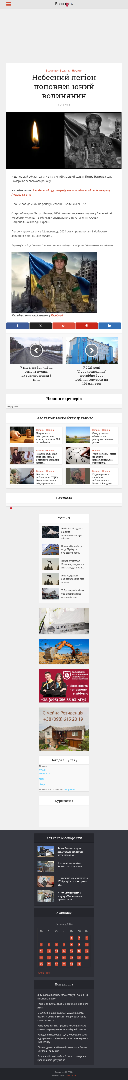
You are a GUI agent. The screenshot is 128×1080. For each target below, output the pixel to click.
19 (49, 957)
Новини (77, 70)
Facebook (57, 315)
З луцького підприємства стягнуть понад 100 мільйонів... (48, 438)
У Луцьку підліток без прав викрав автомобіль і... (72, 594)
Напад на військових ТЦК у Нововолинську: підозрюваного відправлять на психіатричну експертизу (63, 1038)
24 (86, 957)
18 (41, 957)
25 (41, 964)
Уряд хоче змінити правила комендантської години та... (104, 458)
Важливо (52, 70)
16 (79, 951)
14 (64, 951)
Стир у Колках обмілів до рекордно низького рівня (104, 438)
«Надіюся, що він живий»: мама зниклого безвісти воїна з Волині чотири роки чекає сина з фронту (62, 1016)
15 (71, 951)
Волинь (65, 70)
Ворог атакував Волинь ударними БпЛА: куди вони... (72, 564)
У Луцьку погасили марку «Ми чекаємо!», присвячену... (71, 896)
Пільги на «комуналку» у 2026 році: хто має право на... (73, 881)
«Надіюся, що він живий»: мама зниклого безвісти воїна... (47, 458)
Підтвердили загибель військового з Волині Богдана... (103, 479)
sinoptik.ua (69, 789)
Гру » (49, 972)
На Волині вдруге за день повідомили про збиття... (72, 533)
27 (56, 964)
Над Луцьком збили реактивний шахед (72, 579)
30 (79, 964)
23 (79, 957)
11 (41, 951)
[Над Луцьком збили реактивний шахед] (51, 579)
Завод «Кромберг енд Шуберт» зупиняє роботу (71, 549)
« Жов (41, 972)
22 (71, 957)
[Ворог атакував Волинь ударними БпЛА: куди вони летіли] (51, 564)
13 (56, 951)
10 (86, 944)
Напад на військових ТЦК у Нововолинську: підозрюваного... (47, 479)
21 (64, 957)
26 (49, 964)
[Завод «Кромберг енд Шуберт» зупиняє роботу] (51, 549)
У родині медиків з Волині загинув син (70, 865)
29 (71, 964)
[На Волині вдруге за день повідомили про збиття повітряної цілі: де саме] (51, 532)
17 (86, 951)
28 (64, 964)
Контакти (71, 1075)
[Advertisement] (64, 33)
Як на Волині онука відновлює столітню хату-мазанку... (70, 852)
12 (49, 951)
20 (56, 957)
